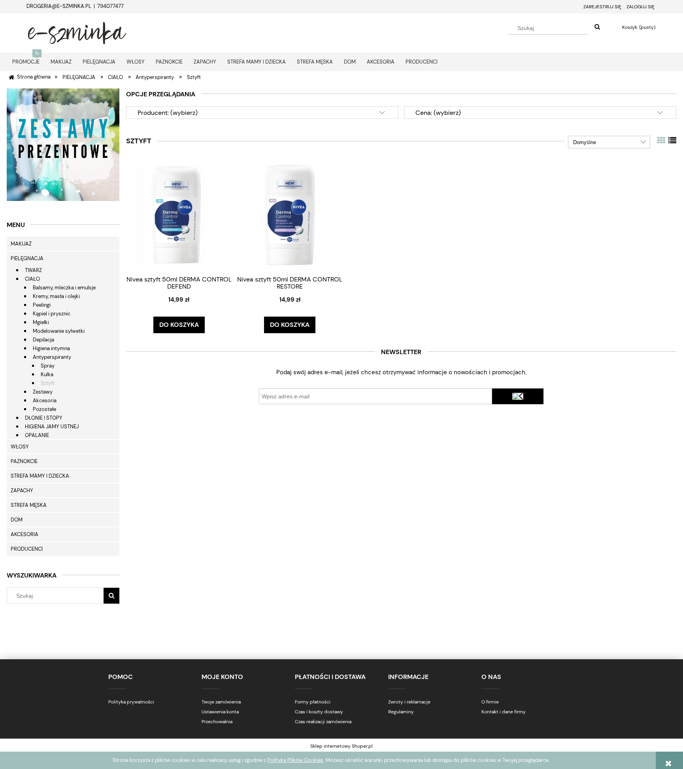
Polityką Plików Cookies (295, 760)
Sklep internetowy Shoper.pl (341, 746)
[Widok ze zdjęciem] (661, 140)
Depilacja (43, 339)
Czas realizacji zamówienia (323, 721)
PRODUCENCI (27, 549)
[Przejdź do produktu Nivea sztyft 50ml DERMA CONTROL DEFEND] (179, 214)
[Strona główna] (77, 32)
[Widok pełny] (672, 140)
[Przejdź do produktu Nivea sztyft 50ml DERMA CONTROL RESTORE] (289, 214)
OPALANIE (37, 435)
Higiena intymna (51, 348)
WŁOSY (20, 446)
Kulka (47, 374)
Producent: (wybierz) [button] (168, 113)
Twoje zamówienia (221, 702)
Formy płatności (312, 702)
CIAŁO (32, 279)
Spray (48, 365)
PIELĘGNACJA (27, 258)
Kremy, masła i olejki (56, 296)
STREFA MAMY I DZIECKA (40, 476)
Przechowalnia (217, 721)
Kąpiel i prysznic (51, 313)
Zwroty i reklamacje (409, 702)
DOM (17, 519)
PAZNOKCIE (24, 461)
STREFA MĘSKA (29, 505)
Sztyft (48, 383)
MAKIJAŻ (21, 243)
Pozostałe (44, 409)
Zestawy (43, 391)
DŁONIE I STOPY (43, 418)
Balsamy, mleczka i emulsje (64, 287)
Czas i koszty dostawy (319, 712)
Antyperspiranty (52, 357)
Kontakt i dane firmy (503, 712)
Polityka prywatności (131, 702)
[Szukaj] (597, 27)
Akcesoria (45, 400)
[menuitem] (26, 62)
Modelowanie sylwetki (59, 331)
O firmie (490, 702)
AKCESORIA (24, 534)
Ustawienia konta (220, 712)
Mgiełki (41, 322)
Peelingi (42, 305)
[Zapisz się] (517, 396)
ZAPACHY (22, 490)
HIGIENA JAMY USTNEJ (52, 426)
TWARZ (33, 270)
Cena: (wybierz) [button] (438, 113)
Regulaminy (401, 712)
